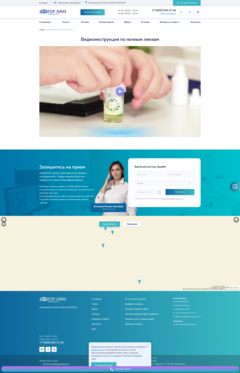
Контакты (196, 22)
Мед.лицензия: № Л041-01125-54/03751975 (107, 3)
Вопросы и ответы (169, 22)
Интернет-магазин (188, 3)
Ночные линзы (106, 22)
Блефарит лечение (134, 304)
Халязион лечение (133, 324)
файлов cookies (97, 350)
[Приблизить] (3, 219)
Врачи (127, 22)
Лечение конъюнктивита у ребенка (141, 314)
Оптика (85, 22)
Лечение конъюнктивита (137, 309)
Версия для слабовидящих (69, 3)
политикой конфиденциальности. (172, 198)
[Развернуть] (236, 219)
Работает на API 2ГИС (219, 286)
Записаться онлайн (92, 12)
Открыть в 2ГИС (233, 287)
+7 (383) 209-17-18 (164, 10)
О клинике (44, 22)
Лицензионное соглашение (218, 287)
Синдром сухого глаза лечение (139, 319)
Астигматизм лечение (135, 299)
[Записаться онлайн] (235, 187)
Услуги (65, 22)
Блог (94, 329)
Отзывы (145, 22)
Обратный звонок (168, 14)
